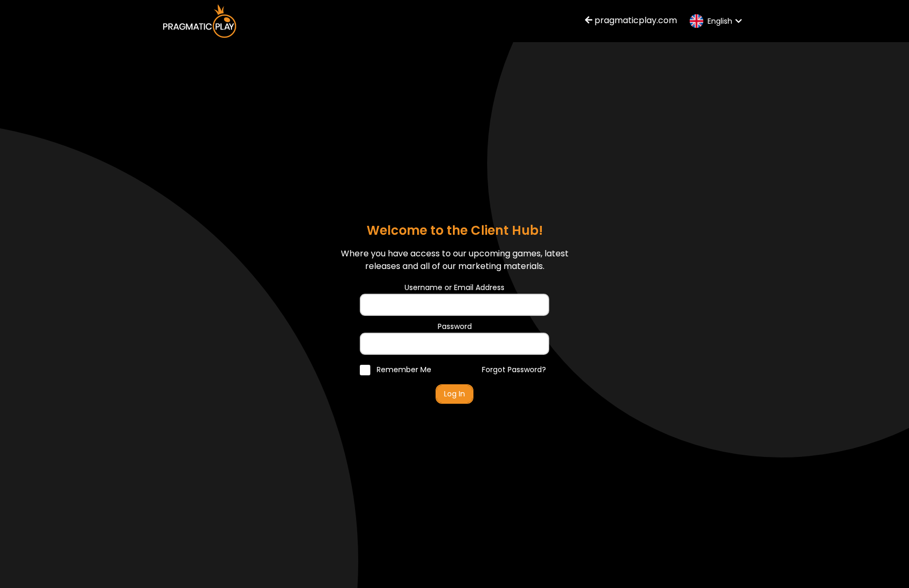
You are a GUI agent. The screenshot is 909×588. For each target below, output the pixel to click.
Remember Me (403, 369)
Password (455, 326)
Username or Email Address (454, 287)
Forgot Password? (514, 369)
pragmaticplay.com (634, 20)
